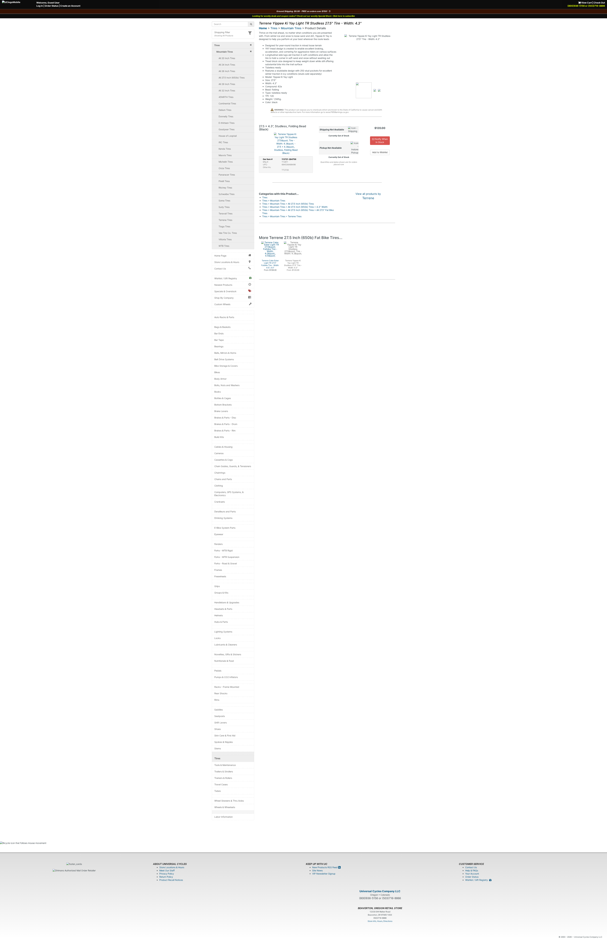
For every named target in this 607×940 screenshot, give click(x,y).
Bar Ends (219, 333)
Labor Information (223, 816)
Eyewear (218, 534)
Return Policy (166, 876)
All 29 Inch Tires (227, 84)
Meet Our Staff (167, 870)
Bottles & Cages (222, 398)
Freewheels (220, 576)
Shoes (217, 729)
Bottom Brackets (223, 404)
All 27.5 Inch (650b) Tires (232, 77)
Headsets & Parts (223, 609)
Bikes (217, 372)
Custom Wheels (222, 304)
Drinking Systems (223, 518)
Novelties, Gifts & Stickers (227, 654)
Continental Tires (227, 103)
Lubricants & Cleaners (225, 644)
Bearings (218, 346)
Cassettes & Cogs (223, 459)
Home (263, 28)
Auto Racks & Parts (224, 317)
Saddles (218, 709)
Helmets (218, 615)
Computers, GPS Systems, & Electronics (229, 494)
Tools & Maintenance (225, 765)
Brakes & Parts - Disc (225, 417)
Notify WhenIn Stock (381, 140)
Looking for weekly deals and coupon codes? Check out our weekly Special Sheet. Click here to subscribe (303, 16)
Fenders (218, 544)
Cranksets (219, 501)
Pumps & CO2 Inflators (226, 677)
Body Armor (220, 378)
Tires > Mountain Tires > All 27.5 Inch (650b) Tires (288, 203)
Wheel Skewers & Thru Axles (229, 800)
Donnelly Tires (226, 116)
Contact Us (220, 268)
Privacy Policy (166, 873)
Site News (317, 870)
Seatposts (219, 716)
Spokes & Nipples (223, 742)
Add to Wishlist (380, 152)
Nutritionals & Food (224, 660)
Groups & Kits (221, 592)
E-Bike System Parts (224, 527)
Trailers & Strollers (223, 771)
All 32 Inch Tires (227, 90)
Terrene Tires (225, 220)
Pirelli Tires (224, 181)
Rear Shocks (220, 693)
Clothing (218, 485)
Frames (218, 570)
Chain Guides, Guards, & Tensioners (232, 466)
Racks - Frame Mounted (226, 687)
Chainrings (219, 472)
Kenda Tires (225, 148)
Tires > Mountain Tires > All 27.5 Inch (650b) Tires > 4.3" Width (295, 207)
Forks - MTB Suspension (226, 557)
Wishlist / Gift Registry (225, 278)
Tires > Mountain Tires (273, 200)
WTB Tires (224, 246)
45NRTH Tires (226, 97)
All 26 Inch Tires (227, 71)
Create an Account (70, 5)
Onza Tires (224, 168)
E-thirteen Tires (226, 123)
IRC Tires (223, 142)
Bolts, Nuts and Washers (226, 385)
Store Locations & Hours (226, 262)
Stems (217, 748)
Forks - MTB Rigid (223, 550)
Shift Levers (220, 722)
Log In (39, 5)
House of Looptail (228, 135)
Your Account (472, 873)
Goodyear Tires (226, 129)
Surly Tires (224, 207)
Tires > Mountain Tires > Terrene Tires (281, 216)
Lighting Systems (223, 631)
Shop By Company (224, 297)
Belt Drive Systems (224, 359)
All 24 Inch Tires (227, 64)
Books (217, 391)
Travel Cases (221, 784)
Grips (217, 586)
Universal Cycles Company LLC (379, 891)
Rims (216, 699)
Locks (217, 638)
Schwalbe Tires (226, 194)
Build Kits (219, 437)
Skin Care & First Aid (224, 735)
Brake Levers (221, 411)
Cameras (219, 453)
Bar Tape (219, 340)
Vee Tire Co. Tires (228, 233)
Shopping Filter (222, 32)
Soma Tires (224, 200)
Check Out (599, 2)
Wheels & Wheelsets (224, 807)
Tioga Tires (224, 226)
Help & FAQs (471, 870)
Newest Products (223, 284)
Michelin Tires (226, 161)
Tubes (217, 791)
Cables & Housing (223, 446)
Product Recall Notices (171, 880)
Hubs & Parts (221, 622)
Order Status (51, 5)
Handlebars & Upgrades (226, 602)
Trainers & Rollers (223, 778)
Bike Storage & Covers (226, 365)
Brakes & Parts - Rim (225, 430)
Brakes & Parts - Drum (225, 424)
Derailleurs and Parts (225, 511)
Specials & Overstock (225, 291)
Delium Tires (225, 110)
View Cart (586, 2)
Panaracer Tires (227, 174)
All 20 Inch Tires (227, 58)
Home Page (220, 255)
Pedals (217, 670)
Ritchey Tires (225, 187)
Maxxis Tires (225, 155)
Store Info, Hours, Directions (380, 921)
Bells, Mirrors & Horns (225, 353)
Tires (217, 758)
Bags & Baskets (222, 327)
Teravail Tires (225, 213)
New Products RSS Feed (325, 867)
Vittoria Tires (225, 239)
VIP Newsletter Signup (323, 873)
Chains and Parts (223, 479)
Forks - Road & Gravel (225, 563)
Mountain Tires (291, 28)
